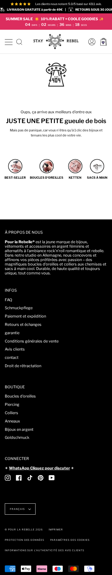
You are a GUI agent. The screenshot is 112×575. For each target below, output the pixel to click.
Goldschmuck (17, 437)
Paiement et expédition (25, 316)
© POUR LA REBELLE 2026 (24, 529)
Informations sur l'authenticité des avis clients (44, 550)
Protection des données (24, 539)
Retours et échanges (23, 324)
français (18, 509)
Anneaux (12, 421)
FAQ (8, 300)
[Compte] (90, 42)
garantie (12, 333)
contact (12, 357)
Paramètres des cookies (70, 539)
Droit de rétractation (23, 366)
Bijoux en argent (19, 429)
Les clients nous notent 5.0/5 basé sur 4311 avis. (68, 4)
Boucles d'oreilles (20, 396)
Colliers (11, 413)
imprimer (56, 529)
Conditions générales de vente (32, 341)
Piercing (12, 404)
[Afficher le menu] (8, 41)
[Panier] (103, 42)
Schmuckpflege (19, 308)
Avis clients (15, 349)
